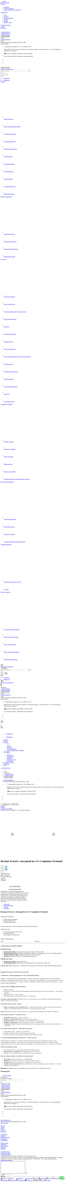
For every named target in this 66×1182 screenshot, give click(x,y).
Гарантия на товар (6, 1154)
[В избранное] (4, 867)
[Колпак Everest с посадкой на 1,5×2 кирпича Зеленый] (33, 834)
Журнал (6, 21)
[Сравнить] (4, 869)
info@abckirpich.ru (6, 39)
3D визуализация (8, 8)
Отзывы (6, 19)
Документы (4, 1138)
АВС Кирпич (4, 1123)
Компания (3, 1131)
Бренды (3, 1128)
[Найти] (6, 74)
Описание (6, 904)
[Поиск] (2, 722)
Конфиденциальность (7, 1160)
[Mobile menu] (2, 681)
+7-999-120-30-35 (5, 32)
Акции (2, 1127)
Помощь (3, 1149)
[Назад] (8, 744)
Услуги (3, 1130)
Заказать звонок (5, 36)
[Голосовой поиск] (3, 74)
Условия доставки (5, 1153)
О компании (4, 1134)
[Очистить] (30, 71)
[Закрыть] (2, 727)
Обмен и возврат (8, 18)
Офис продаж (4, 1146)
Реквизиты (4, 1144)
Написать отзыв (5, 1137)
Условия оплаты (5, 1151)
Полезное (3, 1147)
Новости (6, 16)
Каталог (3, 1126)
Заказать (3, 880)
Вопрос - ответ (8, 22)
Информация (4, 1140)
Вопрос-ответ (4, 1143)
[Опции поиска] (2, 72)
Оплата (6, 907)
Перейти (3, 1176)
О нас (5, 15)
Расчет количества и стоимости (12, 10)
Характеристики (8, 905)
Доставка (6, 7)
